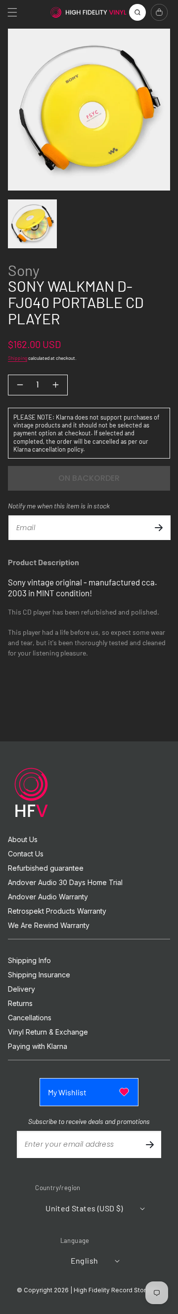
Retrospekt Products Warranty (57, 911)
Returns (20, 1003)
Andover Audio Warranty (48, 896)
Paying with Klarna (37, 1046)
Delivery (21, 989)
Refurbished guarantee (46, 868)
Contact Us (26, 853)
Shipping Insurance (39, 974)
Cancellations (29, 1017)
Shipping (17, 358)
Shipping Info (29, 960)
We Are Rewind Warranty (48, 925)
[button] (12, 12)
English (84, 1260)
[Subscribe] (159, 528)
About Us (23, 839)
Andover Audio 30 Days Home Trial (65, 882)
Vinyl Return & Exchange (48, 1032)
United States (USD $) (84, 1208)
